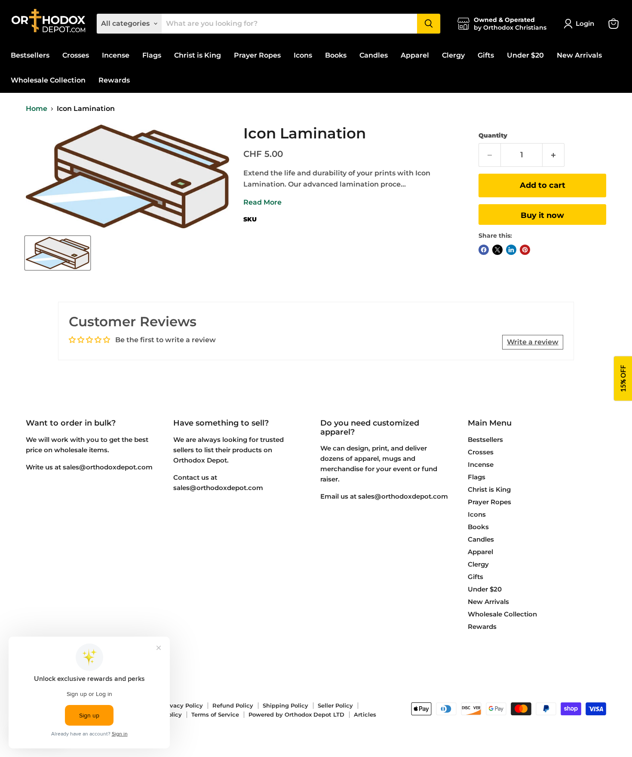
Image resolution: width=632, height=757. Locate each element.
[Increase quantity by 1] (554, 155)
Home (36, 109)
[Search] (428, 24)
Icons (303, 55)
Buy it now (542, 215)
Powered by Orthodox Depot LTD (296, 714)
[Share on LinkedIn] (511, 250)
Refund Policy (232, 705)
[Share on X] (497, 250)
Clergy (453, 55)
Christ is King (197, 55)
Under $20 (525, 55)
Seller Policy (335, 705)
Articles (365, 714)
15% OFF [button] (623, 378)
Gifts (486, 55)
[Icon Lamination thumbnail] (57, 253)
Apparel (415, 55)
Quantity (493, 135)
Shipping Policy (285, 705)
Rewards (114, 80)
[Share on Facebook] (484, 250)
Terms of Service (215, 714)
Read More (262, 202)
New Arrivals (579, 55)
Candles (373, 55)
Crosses (75, 55)
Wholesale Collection (48, 80)
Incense (115, 55)
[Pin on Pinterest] (525, 250)
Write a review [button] (532, 342)
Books (336, 55)
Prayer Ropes (257, 55)
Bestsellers (30, 55)
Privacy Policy (182, 705)
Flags (151, 55)
